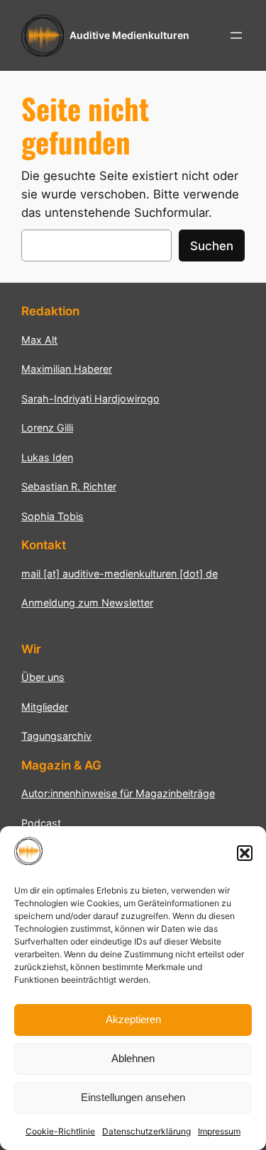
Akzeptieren (133, 1019)
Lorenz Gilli (47, 428)
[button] (245, 853)
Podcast (41, 823)
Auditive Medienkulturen (129, 35)
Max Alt (39, 340)
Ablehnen (133, 1058)
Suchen (211, 246)
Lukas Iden (47, 457)
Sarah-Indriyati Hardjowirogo (90, 399)
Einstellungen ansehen (133, 1097)
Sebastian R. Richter (68, 486)
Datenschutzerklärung (146, 1131)
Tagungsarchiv (56, 736)
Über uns (43, 677)
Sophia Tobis (52, 516)
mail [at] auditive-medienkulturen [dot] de (119, 574)
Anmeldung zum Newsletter (87, 603)
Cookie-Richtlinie (60, 1131)
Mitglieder (44, 707)
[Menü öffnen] (236, 35)
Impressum (219, 1131)
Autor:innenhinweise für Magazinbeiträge (118, 793)
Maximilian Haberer (66, 369)
